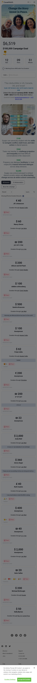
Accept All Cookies (24, 680)
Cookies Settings (9, 680)
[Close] (34, 668)
